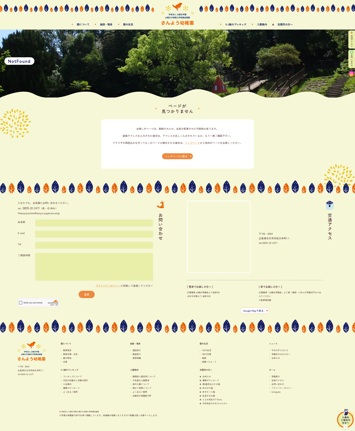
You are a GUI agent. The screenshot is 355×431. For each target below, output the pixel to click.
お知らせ (276, 358)
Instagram (276, 391)
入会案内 (67, 384)
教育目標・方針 (70, 354)
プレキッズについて (72, 376)
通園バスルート (209, 361)
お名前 (21, 222)
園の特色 (67, 358)
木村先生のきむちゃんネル (214, 403)
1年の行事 (206, 354)
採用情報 (137, 358)
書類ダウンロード (71, 387)
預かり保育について (142, 387)
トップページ (192, 143)
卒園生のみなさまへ (281, 354)
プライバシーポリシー (108, 285)
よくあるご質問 (70, 391)
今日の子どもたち (280, 350)
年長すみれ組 (208, 395)
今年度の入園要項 (141, 380)
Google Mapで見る (253, 310)
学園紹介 (276, 376)
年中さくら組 (208, 391)
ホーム (272, 369)
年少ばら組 (207, 387)
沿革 (65, 361)
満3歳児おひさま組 (211, 384)
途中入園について (141, 384)
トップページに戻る (176, 156)
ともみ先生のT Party (212, 399)
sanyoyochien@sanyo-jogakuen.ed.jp (40, 213)
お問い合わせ (278, 384)
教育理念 (67, 350)
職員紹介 (137, 354)
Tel (19, 244)
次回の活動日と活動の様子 (75, 380)
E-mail (21, 233)
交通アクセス (278, 380)
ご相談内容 (24, 255)
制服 (204, 358)
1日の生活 (206, 350)
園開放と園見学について (144, 376)
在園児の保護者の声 (142, 395)
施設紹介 (137, 350)
